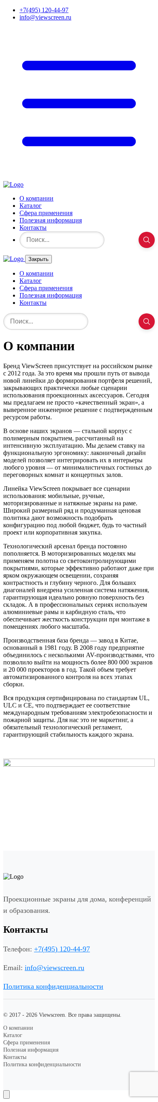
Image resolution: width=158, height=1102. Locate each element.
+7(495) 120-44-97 (43, 9)
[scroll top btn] (6, 1094)
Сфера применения (46, 212)
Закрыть (38, 259)
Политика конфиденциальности (53, 986)
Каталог (30, 205)
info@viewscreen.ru (45, 17)
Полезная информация (50, 220)
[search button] (147, 240)
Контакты (33, 227)
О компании (36, 198)
